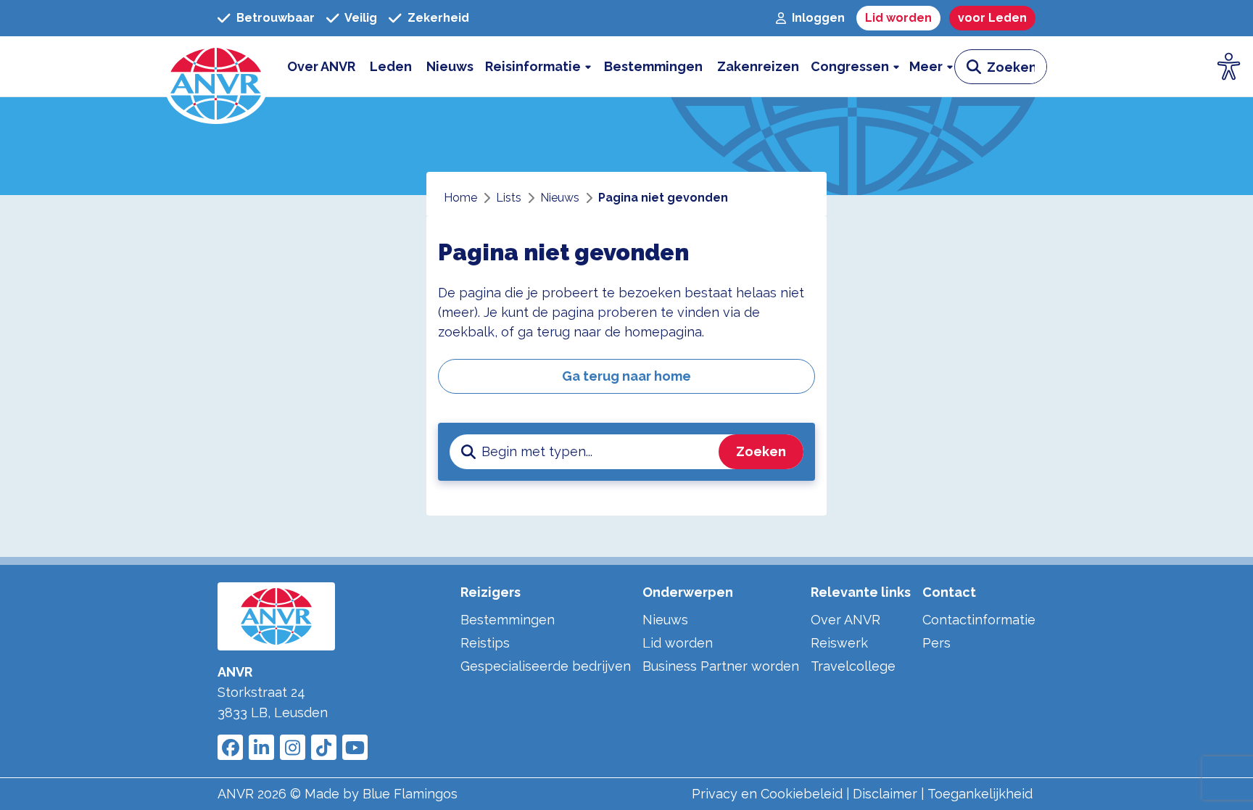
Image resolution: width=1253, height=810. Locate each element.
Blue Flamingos (410, 793)
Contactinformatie (978, 619)
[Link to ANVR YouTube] (355, 747)
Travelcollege (853, 666)
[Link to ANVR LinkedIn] (261, 747)
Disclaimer (885, 793)
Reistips (485, 642)
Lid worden (677, 642)
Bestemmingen (507, 619)
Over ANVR (845, 619)
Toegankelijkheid (980, 793)
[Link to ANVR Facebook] (230, 747)
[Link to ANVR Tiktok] (323, 747)
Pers (936, 642)
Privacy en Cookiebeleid (767, 793)
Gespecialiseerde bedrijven (545, 666)
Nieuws (665, 619)
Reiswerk (839, 642)
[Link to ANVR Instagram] (292, 747)
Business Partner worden (720, 666)
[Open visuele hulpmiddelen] (1229, 67)
